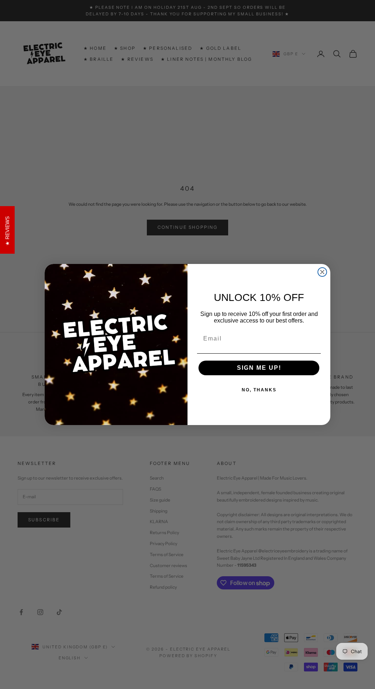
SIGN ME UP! (259, 368)
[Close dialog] (322, 272)
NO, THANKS (259, 389)
